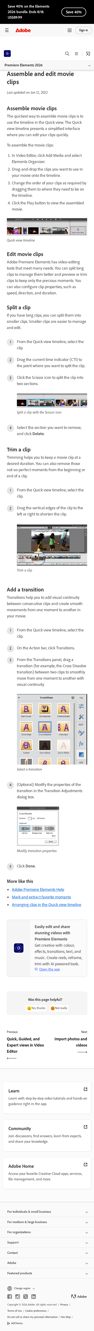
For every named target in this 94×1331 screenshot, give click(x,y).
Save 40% (74, 12)
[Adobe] (23, 30)
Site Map (66, 1317)
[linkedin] (33, 1296)
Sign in (83, 30)
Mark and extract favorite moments (41, 897)
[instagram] (17, 1296)
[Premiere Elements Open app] (88, 53)
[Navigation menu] (7, 30)
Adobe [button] (11, 1263)
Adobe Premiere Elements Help (38, 889)
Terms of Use (14, 1310)
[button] (69, 30)
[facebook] (9, 1296)
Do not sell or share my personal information (32, 1317)
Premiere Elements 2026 (24, 65)
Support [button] (12, 1242)
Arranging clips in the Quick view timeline (46, 904)
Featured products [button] (19, 1273)
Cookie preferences (36, 1310)
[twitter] (25, 1296)
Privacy (64, 1304)
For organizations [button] (19, 1232)
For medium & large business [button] (27, 1222)
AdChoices (17, 1323)
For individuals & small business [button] (29, 1212)
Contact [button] (12, 1253)
